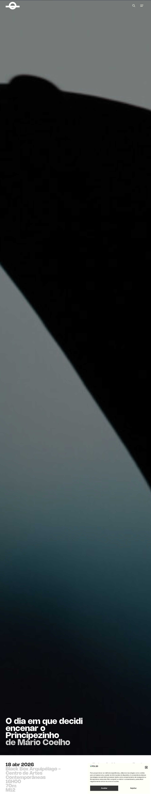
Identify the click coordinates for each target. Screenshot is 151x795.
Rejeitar (133, 788)
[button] (146, 767)
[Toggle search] (133, 5)
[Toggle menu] (141, 5)
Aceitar (104, 788)
